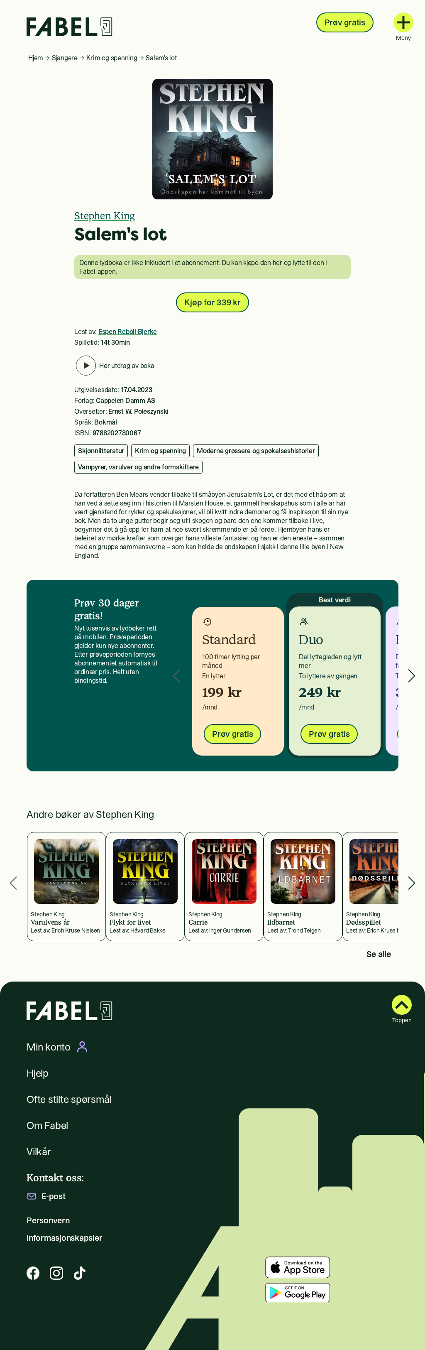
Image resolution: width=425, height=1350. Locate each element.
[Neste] (411, 675)
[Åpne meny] (403, 22)
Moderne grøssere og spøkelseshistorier (256, 450)
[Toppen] (402, 1005)
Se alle (378, 954)
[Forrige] (176, 675)
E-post (54, 1196)
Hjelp (38, 1073)
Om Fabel (47, 1125)
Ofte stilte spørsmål (69, 1099)
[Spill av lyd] (86, 366)
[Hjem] (69, 26)
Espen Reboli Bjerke (127, 331)
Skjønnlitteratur (101, 450)
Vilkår (39, 1151)
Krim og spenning (111, 57)
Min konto (49, 1046)
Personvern (48, 1220)
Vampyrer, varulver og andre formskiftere (138, 466)
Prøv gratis (345, 22)
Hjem (35, 57)
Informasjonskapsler (64, 1237)
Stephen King (104, 216)
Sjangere (65, 57)
